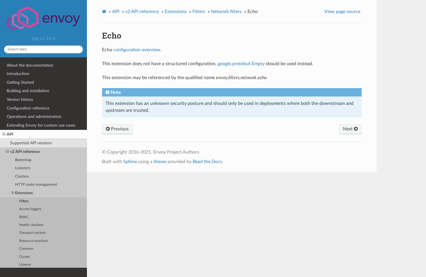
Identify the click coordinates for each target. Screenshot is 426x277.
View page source (342, 11)
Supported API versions (31, 143)
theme (160, 161)
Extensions (24, 193)
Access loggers (30, 209)
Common (26, 248)
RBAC (23, 217)
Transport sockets (32, 232)
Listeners (22, 168)
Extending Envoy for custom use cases (41, 125)
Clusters (22, 176)
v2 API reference (25, 152)
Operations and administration (34, 116)
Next (348, 129)
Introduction (18, 74)
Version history (20, 99)
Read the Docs (207, 161)
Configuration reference (28, 108)
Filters (23, 201)
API (10, 134)
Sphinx (130, 161)
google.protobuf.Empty (241, 63)
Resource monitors (33, 241)
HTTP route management (36, 185)
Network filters (226, 11)
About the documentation (30, 65)
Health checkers (31, 225)
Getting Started (20, 82)
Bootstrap (23, 160)
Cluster (24, 256)
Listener (25, 264)
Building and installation (28, 91)
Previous (119, 129)
